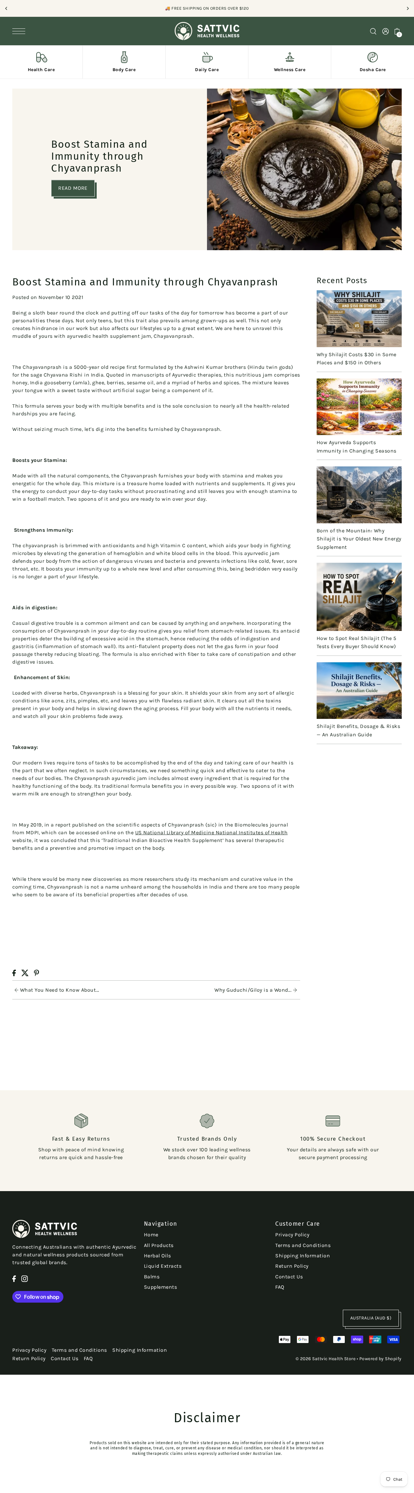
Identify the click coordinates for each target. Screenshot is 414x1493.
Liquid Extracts (163, 1266)
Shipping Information (302, 1256)
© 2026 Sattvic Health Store (326, 1358)
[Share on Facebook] (14, 972)
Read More (73, 188)
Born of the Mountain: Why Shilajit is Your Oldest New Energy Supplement (359, 539)
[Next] (407, 8)
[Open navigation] (20, 31)
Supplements (160, 1287)
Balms (152, 1277)
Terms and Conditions (303, 1245)
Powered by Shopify (380, 1358)
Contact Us (289, 1277)
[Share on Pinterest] (36, 972)
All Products (159, 1245)
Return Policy (292, 1266)
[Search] (373, 30)
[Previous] (6, 8)
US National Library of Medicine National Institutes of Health (211, 832)
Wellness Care (290, 69)
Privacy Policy (292, 1235)
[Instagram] (24, 1278)
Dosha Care (373, 69)
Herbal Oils (157, 1256)
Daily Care (207, 69)
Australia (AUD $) (371, 1318)
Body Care (124, 69)
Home (151, 1235)
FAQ (279, 1287)
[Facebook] (14, 1278)
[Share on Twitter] (25, 972)
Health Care (41, 69)
